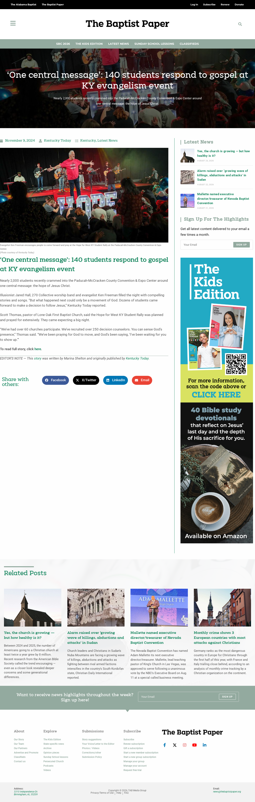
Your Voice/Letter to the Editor (98, 744)
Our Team (19, 744)
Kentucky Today (57, 140)
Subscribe (129, 739)
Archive (47, 748)
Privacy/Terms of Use (102, 793)
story (37, 358)
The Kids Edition (89, 43)
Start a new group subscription (140, 757)
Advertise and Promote (26, 752)
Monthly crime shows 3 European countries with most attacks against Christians (219, 638)
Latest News (118, 43)
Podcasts (48, 765)
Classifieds (189, 43)
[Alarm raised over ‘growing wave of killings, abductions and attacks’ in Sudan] (187, 177)
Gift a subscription (133, 748)
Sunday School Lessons (154, 43)
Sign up (241, 244)
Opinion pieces (51, 752)
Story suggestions (91, 739)
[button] (240, 24)
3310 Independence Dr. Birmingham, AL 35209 (26, 793)
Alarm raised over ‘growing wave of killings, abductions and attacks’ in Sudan (222, 175)
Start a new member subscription (141, 752)
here (37, 349)
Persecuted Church (53, 761)
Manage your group (134, 761)
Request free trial (132, 770)
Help (118, 793)
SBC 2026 (63, 43)
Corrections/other (91, 752)
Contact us (20, 761)
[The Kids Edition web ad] (216, 330)
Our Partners (20, 748)
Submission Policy (92, 757)
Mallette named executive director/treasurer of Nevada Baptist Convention (223, 198)
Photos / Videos (90, 748)
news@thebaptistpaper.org (227, 791)
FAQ (126, 793)
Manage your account (135, 765)
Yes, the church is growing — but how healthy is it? (223, 153)
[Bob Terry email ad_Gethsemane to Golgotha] (216, 473)
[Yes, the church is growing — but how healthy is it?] (187, 156)
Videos (47, 770)
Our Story (19, 739)
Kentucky (88, 140)
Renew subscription (134, 744)
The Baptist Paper (53, 4)
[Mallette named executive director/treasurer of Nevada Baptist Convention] (187, 201)
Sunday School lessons (55, 757)
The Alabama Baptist (23, 4)
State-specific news (53, 744)
